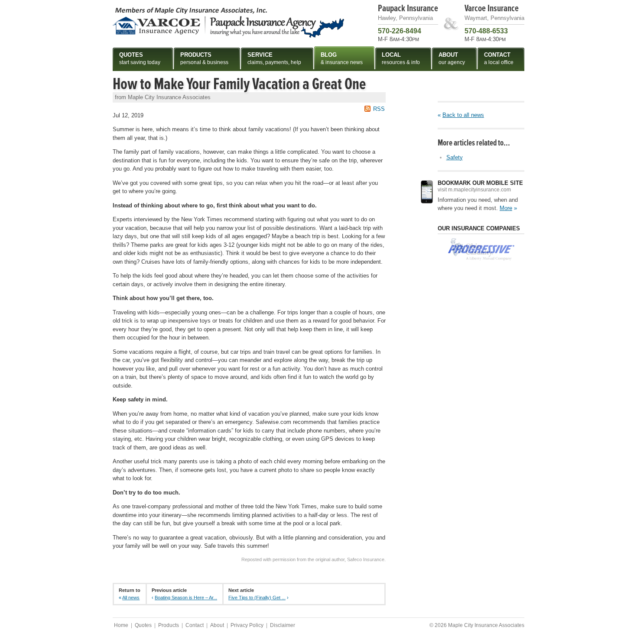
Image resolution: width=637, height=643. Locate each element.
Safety (454, 157)
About (217, 625)
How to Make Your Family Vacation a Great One (239, 84)
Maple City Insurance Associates (228, 22)
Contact (194, 625)
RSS (379, 109)
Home (121, 625)
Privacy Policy (247, 625)
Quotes (143, 625)
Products (168, 625)
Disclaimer (282, 625)
